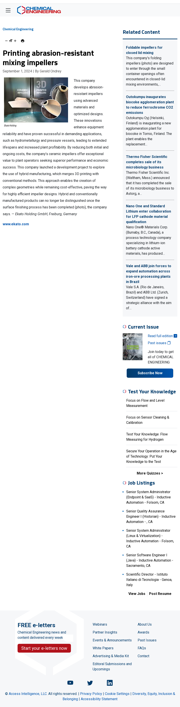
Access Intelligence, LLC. (28, 694)
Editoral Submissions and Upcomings (112, 666)
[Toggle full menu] (8, 10)
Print (23, 41)
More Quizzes (148, 473)
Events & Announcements (112, 640)
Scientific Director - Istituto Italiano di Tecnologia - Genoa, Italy (149, 579)
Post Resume (160, 594)
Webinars (100, 624)
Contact (143, 656)
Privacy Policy (91, 694)
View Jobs (136, 594)
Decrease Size (6, 41)
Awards (143, 632)
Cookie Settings (117, 694)
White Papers (103, 648)
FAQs (142, 648)
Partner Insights (105, 632)
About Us (145, 624)
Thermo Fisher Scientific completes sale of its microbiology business (146, 162)
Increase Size (15, 41)
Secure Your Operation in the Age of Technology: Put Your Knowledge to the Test (151, 456)
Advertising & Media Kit (111, 656)
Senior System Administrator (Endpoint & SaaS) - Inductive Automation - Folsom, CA (148, 497)
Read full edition (161, 336)
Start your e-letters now (44, 648)
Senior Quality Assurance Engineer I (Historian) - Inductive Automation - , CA (151, 516)
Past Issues (147, 640)
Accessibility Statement (99, 699)
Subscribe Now (150, 373)
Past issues (157, 343)
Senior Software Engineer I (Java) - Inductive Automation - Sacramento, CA (149, 560)
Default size (11, 41)
